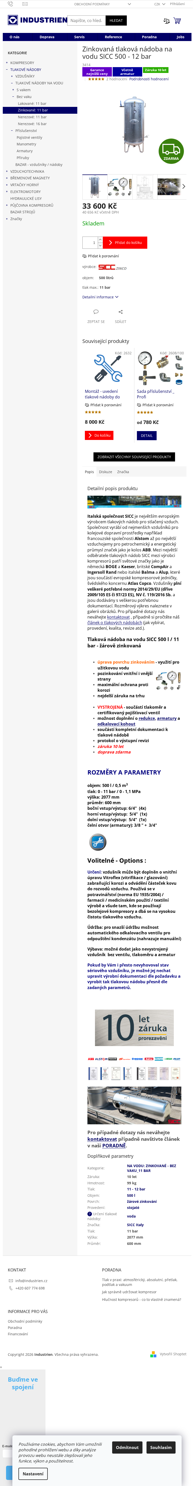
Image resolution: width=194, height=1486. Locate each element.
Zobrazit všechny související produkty (134, 456)
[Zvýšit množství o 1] (100, 240)
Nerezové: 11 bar (32, 116)
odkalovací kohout (116, 724)
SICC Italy (135, 1224)
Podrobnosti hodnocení (149, 78)
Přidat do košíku (128, 242)
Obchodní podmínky (92, 4)
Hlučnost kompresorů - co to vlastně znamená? (141, 1299)
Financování (18, 1333)
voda (131, 1216)
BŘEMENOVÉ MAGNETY (30, 178)
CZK (157, 4)
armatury (167, 718)
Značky (16, 218)
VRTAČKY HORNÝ (24, 184)
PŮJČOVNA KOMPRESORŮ (31, 205)
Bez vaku (24, 96)
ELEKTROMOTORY (25, 191)
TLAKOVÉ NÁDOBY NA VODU (39, 83)
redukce (147, 718)
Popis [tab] (89, 471)
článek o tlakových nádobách (114, 622)
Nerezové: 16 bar (32, 123)
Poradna (15, 1327)
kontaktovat (118, 617)
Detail (147, 435)
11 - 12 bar (136, 1189)
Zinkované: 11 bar (33, 110)
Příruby (23, 157)
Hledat (116, 20)
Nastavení (33, 1474)
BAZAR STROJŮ (22, 211)
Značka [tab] (123, 471)
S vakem (24, 89)
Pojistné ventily (29, 137)
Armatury (25, 150)
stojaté (133, 1207)
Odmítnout (127, 1447)
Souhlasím (161, 1447)
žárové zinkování (142, 1201)
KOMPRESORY (22, 62)
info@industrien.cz (31, 1280)
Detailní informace (98, 297)
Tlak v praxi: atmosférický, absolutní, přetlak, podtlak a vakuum (140, 1282)
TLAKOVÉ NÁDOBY (25, 69)
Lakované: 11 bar (32, 103)
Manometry (26, 144)
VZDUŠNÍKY (25, 76)
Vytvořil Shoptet (173, 1354)
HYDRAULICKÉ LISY (26, 198)
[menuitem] (15, 37)
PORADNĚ (114, 1145)
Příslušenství (26, 130)
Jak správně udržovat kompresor (129, 1291)
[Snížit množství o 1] (100, 245)
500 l (131, 1195)
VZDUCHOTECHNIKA (27, 171)
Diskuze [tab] (105, 471)
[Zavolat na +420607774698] (15, 3)
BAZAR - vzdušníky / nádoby (38, 164)
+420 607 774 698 (30, 1288)
